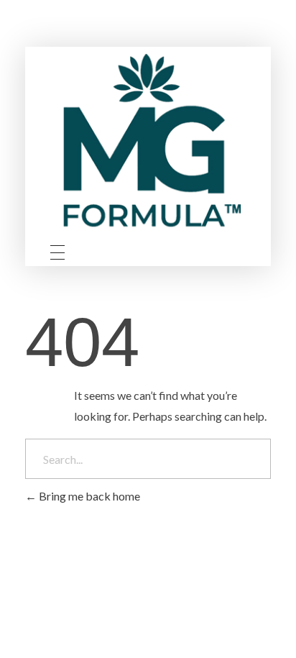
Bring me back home (88, 496)
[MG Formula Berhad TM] (148, 145)
